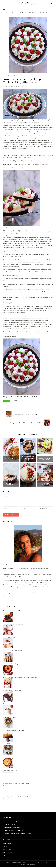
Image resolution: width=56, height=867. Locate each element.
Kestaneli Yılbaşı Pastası (28, 484)
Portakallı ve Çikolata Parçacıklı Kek (13, 664)
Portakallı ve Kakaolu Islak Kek (11, 611)
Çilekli (4, 75)
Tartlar (10, 75)
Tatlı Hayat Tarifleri (18, 75)
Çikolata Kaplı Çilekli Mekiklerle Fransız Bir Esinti (28, 458)
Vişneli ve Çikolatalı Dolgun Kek (12, 690)
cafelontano (5, 86)
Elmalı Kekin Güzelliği (11, 459)
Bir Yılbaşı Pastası (8, 704)
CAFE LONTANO (27, 3)
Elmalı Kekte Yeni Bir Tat (10, 770)
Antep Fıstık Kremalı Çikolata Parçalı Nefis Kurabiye (18, 821)
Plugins (5, 846)
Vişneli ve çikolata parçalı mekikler (45, 484)
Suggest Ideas (7, 849)
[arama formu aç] (52, 4)
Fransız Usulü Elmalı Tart (10, 757)
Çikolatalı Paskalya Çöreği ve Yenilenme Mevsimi (17, 833)
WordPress (32, 864)
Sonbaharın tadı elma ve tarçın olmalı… (45, 458)
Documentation (7, 843)
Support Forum (7, 852)
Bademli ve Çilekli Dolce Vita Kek (13, 830)
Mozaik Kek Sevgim (8, 744)
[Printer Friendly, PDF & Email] (6, 401)
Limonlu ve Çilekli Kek (9, 637)
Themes (5, 855)
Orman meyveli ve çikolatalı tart (11, 484)
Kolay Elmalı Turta (9, 824)
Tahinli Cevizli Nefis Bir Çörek (12, 827)
